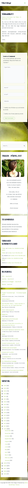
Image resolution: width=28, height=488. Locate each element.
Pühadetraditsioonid (7, 365)
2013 (5, 420)
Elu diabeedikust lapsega (9, 361)
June (6, 447)
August (7, 441)
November (8, 433)
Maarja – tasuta (6, 284)
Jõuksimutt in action (8, 352)
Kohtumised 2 (6, 299)
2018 (5, 407)
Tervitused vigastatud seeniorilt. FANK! (13, 329)
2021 (5, 399)
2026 (5, 385)
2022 (5, 396)
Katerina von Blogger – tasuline (11, 281)
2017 (5, 410)
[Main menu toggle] (25, 3)
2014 (5, 418)
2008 (5, 465)
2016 (5, 412)
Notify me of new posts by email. (14, 113)
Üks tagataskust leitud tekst (10, 338)
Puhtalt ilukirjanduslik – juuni (10, 343)
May (6, 449)
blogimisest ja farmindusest (10, 319)
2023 (5, 393)
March (7, 455)
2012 (5, 423)
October (7, 436)
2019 (5, 404)
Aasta (3, 334)
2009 (5, 463)
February (7, 457)
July (6, 444)
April (6, 452)
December (8, 430)
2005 (5, 474)
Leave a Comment (7, 17)
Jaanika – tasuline (7, 279)
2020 (5, 401)
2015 (5, 415)
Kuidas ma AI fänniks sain (15, 253)
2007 (5, 468)
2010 (5, 429)
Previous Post (14, 45)
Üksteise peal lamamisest (9, 347)
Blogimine (5, 314)
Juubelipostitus (6, 356)
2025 (5, 388)
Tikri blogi (6, 3)
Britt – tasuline (6, 276)
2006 (5, 471)
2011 (5, 426)
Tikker (4, 248)
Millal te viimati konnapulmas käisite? (13, 370)
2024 (5, 391)
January (7, 460)
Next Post (14, 48)
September (8, 438)
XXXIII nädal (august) (8, 310)
